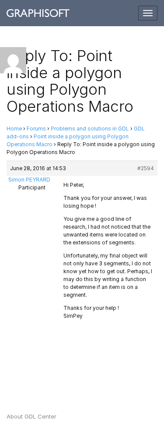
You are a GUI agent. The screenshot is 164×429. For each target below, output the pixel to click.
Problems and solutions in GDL (90, 128)
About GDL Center (31, 416)
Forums (36, 128)
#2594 (145, 168)
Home (14, 128)
